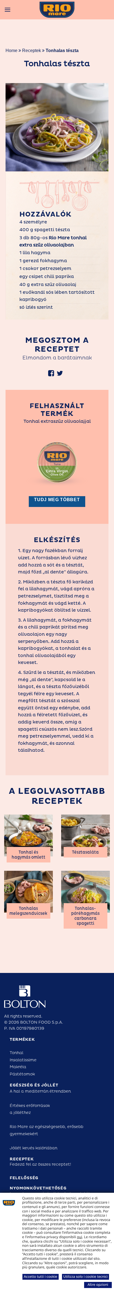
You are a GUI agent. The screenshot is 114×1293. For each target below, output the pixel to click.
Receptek (31, 50)
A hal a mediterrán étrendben (40, 1091)
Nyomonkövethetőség (38, 1188)
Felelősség (24, 1178)
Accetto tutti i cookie (40, 1276)
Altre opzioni (97, 1284)
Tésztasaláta (85, 852)
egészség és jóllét (34, 1085)
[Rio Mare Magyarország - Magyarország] (57, 9)
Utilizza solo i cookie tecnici (85, 1276)
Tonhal (16, 1052)
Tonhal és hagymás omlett (28, 854)
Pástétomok (22, 1074)
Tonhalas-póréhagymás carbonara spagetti (85, 916)
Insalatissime (23, 1060)
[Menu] (7, 9)
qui (79, 1236)
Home (11, 50)
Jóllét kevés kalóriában (33, 1148)
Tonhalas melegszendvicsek (28, 911)
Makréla (18, 1067)
